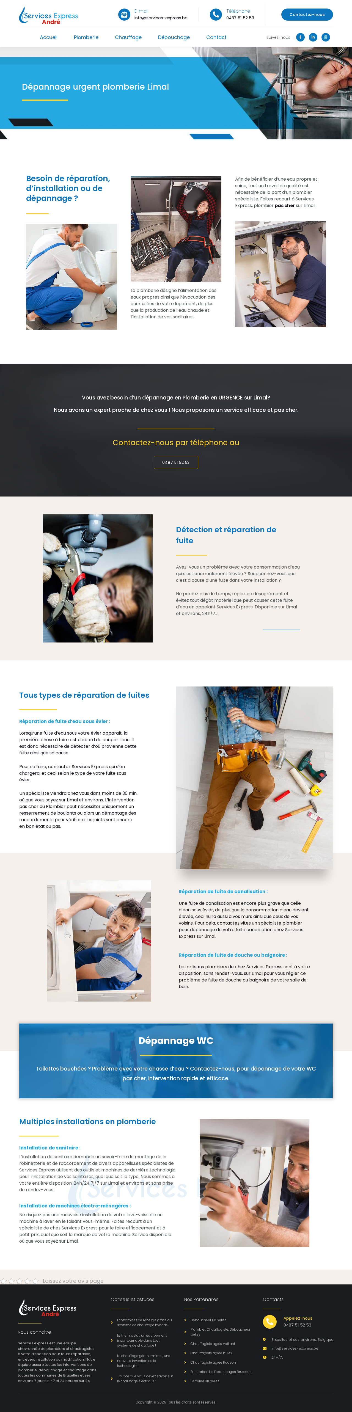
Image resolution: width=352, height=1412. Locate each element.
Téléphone (238, 11)
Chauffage (128, 37)
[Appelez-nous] (270, 1322)
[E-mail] (124, 15)
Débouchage (174, 37)
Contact (216, 37)
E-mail (141, 11)
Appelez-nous (298, 1318)
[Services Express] (48, 14)
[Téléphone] (216, 15)
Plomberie (86, 37)
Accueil (48, 37)
